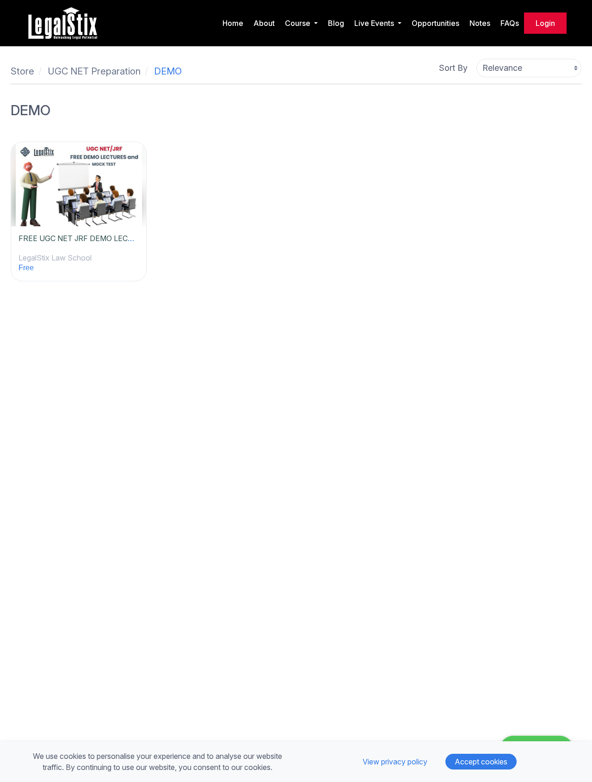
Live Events (375, 23)
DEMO (168, 71)
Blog (336, 23)
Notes (479, 23)
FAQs (509, 23)
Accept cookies (481, 761)
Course (298, 23)
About (264, 23)
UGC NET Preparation (94, 71)
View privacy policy (395, 761)
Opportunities (435, 23)
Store (22, 71)
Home (232, 23)
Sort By (453, 68)
